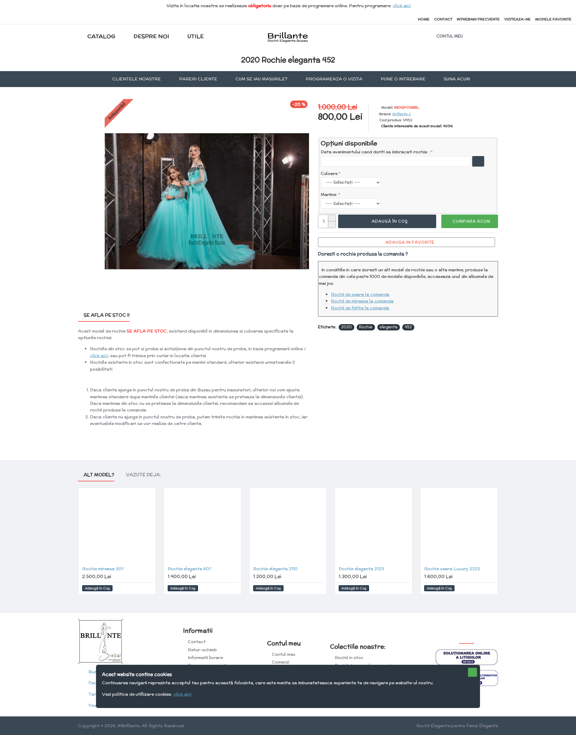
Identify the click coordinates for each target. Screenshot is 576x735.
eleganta (389, 327)
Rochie (366, 327)
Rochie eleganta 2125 (361, 568)
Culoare (329, 173)
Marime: (329, 194)
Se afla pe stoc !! (107, 315)
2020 (346, 327)
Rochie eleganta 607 (189, 568)
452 (408, 327)
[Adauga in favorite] (148, 588)
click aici (402, 6)
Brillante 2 (401, 113)
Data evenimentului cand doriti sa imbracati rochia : (375, 152)
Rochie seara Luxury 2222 (452, 568)
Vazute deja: (143, 475)
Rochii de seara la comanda (360, 294)
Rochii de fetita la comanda (360, 308)
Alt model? (99, 475)
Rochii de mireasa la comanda (362, 301)
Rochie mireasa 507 (103, 568)
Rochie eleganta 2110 (275, 568)
